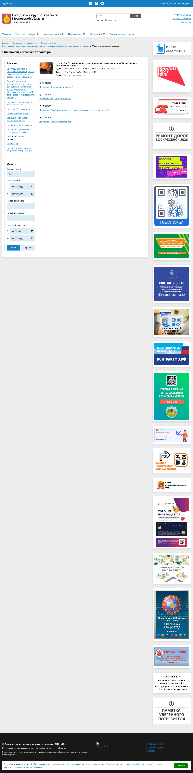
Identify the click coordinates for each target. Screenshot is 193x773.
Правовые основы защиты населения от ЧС (19, 103)
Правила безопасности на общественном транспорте (19, 149)
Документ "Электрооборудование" (56, 87)
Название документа (17, 213)
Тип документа (14, 169)
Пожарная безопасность (18, 109)
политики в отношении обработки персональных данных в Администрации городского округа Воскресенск (102, 764)
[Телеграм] (102, 3)
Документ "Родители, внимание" (55, 98)
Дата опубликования (17, 231)
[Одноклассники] (96, 3)
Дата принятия (14, 187)
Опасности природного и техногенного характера (19, 130)
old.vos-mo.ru (110, 20)
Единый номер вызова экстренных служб (17, 119)
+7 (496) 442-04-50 (182, 15)
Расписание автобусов (122, 34)
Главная (6, 34)
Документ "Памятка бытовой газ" (55, 122)
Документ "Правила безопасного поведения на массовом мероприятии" (74, 110)
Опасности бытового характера (17, 137)
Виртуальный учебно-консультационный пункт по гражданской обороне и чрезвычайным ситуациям (20, 73)
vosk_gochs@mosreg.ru (74, 75)
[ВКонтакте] (91, 3)
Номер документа (15, 201)
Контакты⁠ (186, 22)
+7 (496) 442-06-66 (182, 18)
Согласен (181, 766)
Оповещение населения (18, 113)
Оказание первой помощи (19, 125)
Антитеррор (12, 143)
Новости (20, 34)
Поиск (136, 16)
